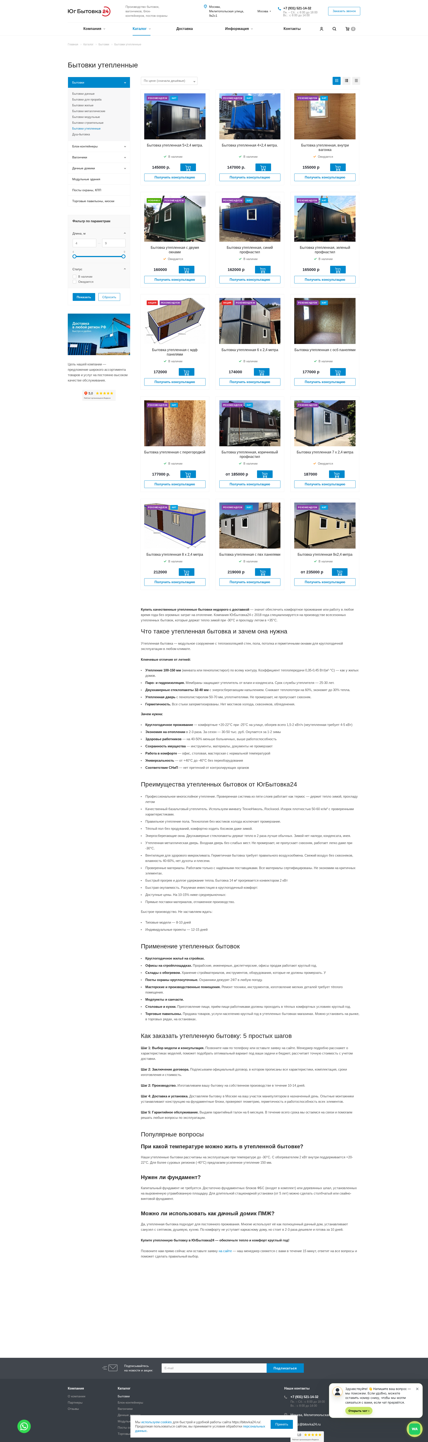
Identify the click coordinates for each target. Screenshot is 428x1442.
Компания (92, 29)
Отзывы (73, 1409)
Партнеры (75, 1402)
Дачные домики (83, 168)
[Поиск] (334, 29)
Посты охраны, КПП (86, 190)
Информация (237, 29)
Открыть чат (358, 1411)
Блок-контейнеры (85, 146)
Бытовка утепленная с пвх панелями (249, 554)
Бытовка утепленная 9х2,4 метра (325, 554)
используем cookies (156, 1422)
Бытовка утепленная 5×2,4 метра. (175, 145)
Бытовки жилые (82, 105)
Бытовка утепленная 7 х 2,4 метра (325, 452)
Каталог (140, 29)
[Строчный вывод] (346, 81)
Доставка (184, 29)
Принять (281, 1424)
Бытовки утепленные (86, 128)
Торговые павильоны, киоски (93, 201)
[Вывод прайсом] (356, 81)
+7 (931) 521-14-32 (297, 8)
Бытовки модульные (86, 117)
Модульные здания (86, 179)
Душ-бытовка (81, 134)
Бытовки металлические (88, 111)
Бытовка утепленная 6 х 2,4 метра (250, 350)
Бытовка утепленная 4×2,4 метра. (250, 145)
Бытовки (78, 82)
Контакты (292, 29)
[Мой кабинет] (321, 29)
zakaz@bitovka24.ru (305, 1424)
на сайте (225, 1251)
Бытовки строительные (87, 122)
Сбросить (109, 297)
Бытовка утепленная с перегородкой (174, 452)
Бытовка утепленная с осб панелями (325, 350)
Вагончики (79, 157)
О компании (76, 1396)
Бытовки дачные (83, 93)
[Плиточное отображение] (337, 81)
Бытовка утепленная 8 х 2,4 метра (174, 554)
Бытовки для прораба (86, 99)
